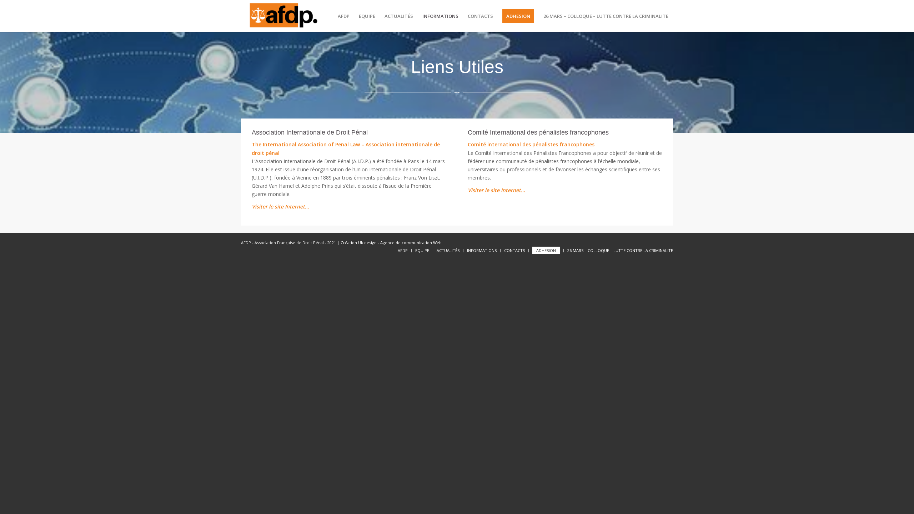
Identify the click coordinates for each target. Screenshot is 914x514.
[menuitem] (343, 16)
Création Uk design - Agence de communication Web (391, 242)
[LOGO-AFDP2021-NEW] (283, 16)
